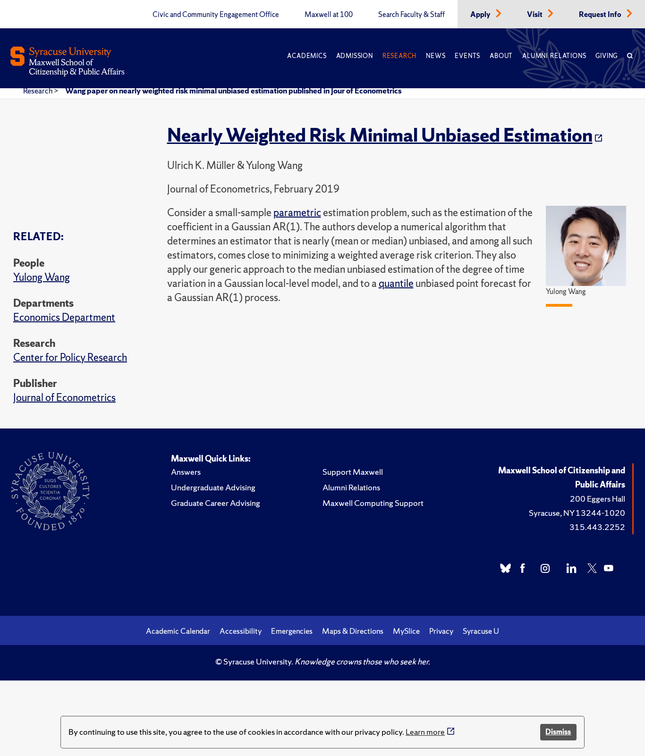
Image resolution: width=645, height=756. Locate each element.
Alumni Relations (554, 56)
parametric (297, 212)
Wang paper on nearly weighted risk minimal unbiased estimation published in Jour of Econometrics (233, 90)
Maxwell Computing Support (373, 502)
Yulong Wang (41, 277)
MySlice (406, 631)
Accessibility (241, 631)
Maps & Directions (352, 631)
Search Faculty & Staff (411, 14)
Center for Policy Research (70, 357)
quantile (396, 283)
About (501, 56)
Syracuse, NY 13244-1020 (577, 512)
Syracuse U (481, 631)
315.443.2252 (597, 526)
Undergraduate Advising (213, 487)
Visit (535, 14)
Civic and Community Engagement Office (216, 14)
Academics (306, 56)
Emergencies (292, 631)
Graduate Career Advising (215, 502)
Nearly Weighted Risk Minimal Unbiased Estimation (380, 135)
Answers (186, 471)
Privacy (441, 631)
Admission (354, 56)
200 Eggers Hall (597, 498)
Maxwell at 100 (329, 14)
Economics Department (64, 317)
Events (467, 56)
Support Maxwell (352, 471)
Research (399, 56)
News (435, 56)
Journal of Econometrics (64, 397)
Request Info (601, 14)
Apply (481, 14)
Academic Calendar (178, 631)
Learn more (425, 731)
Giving (606, 56)
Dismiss (558, 732)
